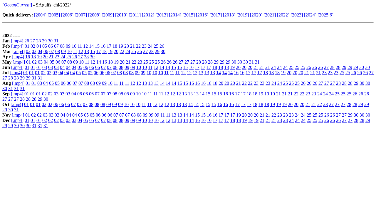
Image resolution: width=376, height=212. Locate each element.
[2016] (202, 14)
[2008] (94, 14)
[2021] (269, 14)
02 (33, 46)
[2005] (54, 14)
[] (17, 4)
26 (26, 40)
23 (144, 46)
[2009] (108, 14)
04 (38, 46)
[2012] (148, 14)
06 (50, 46)
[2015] (188, 14)
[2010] (121, 14)
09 (68, 46)
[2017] (215, 14)
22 (138, 46)
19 (120, 46)
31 (56, 40)
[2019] (242, 14)
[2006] (67, 14)
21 (132, 46)
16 (103, 46)
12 (85, 46)
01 (27, 46)
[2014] (175, 14)
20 (126, 46)
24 (150, 46)
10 (74, 46)
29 (44, 40)
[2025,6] (325, 14)
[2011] (135, 14)
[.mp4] (17, 40)
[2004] (40, 14)
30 (50, 40)
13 (86, 51)
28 (38, 40)
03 (34, 51)
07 (56, 46)
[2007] (81, 14)
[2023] (297, 14)
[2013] (161, 14)
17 (109, 46)
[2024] (310, 14)
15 (97, 46)
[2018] (229, 14)
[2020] (256, 14)
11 (80, 46)
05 (44, 46)
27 (32, 40)
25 (156, 46)
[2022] (283, 14)
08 (62, 46)
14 (91, 46)
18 (115, 46)
